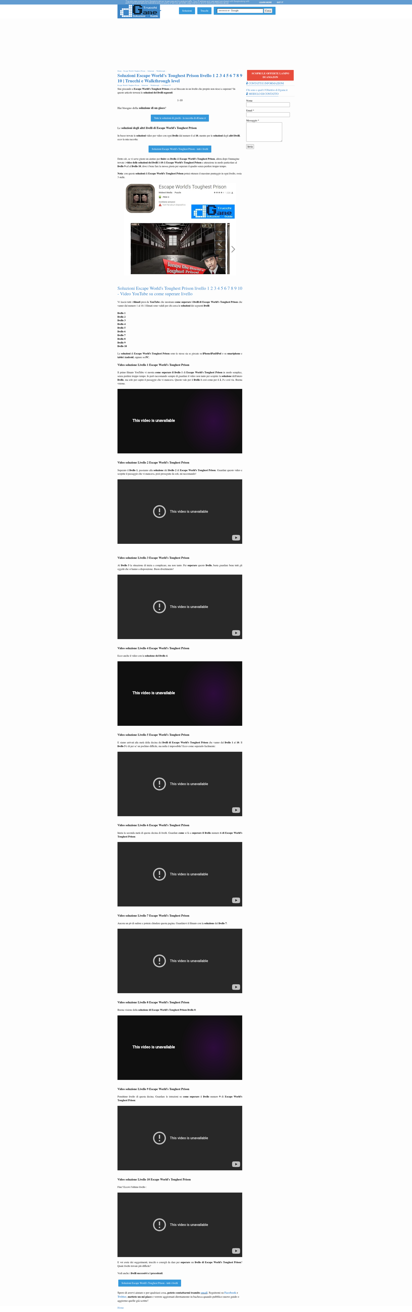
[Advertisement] (206, 42)
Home (120, 1307)
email (204, 1292)
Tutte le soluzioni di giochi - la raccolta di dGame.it (180, 118)
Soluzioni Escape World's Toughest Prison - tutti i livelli (180, 149)
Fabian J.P (166, 85)
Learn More (265, 2)
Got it (280, 2)
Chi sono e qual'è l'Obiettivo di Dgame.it (266, 90)
